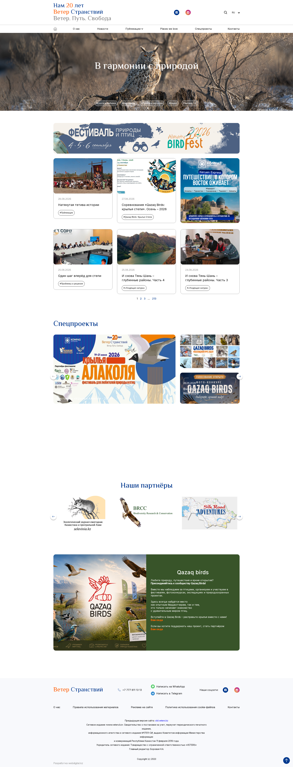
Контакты (234, 28)
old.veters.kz (161, 720)
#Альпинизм (128, 103)
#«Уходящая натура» (134, 288)
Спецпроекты (203, 28)
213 (154, 298)
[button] (142, 108)
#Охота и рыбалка (106, 103)
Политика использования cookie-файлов (190, 707)
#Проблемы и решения (71, 283)
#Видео (173, 103)
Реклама (190, 103)
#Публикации (66, 212)
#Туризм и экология (152, 103)
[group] (146, 138)
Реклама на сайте (142, 707)
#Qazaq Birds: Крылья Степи (137, 217)
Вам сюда (157, 620)
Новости (102, 28)
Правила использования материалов (95, 707)
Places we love (169, 28)
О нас (76, 28)
